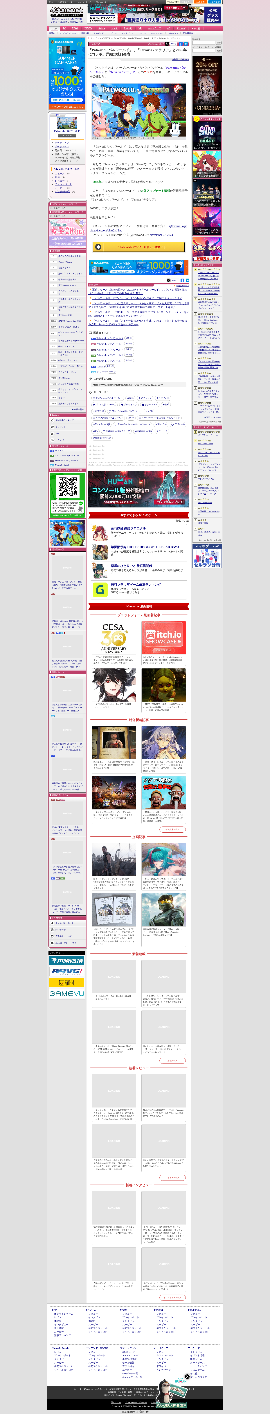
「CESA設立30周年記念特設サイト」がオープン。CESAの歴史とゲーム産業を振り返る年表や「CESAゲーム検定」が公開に (113, 660)
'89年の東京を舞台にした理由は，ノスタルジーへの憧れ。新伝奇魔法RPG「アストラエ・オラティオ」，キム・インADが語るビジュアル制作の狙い (67, 830)
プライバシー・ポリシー (136, 1402)
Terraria (100, 366)
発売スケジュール (97, 1328)
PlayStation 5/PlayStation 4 (66, 460)
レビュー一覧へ (172, 1177)
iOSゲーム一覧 (130, 1373)
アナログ (181, 28)
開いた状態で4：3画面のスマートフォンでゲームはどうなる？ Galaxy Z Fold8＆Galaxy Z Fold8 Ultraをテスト (163, 1163)
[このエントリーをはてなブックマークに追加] (186, 45)
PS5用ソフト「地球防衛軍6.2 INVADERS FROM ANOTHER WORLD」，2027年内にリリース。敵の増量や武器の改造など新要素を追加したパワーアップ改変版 (209, 290)
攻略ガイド (99, 33)
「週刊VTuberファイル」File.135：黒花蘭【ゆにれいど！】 (112, 705)
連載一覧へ (79, 409)
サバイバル (164, 398)
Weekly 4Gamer (65, 262)
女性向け (128, 28)
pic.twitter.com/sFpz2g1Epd (106, 230)
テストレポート (63, 184)
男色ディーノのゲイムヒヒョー (70, 292)
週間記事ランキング (64, 420)
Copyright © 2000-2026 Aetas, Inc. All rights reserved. (135, 1406)
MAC (150, 411)
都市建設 (99, 411)
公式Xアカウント (65, 2)
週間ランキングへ (213, 417)
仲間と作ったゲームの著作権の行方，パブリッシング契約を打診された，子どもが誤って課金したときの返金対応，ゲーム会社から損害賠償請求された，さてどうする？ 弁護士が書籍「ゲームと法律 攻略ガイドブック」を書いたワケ (113, 937)
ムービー (142, 33)
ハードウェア (154, 28)
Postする (174, 44)
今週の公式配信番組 (67, 279)
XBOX (75, 28)
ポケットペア (62, 142)
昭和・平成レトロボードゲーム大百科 (70, 353)
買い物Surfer (64, 378)
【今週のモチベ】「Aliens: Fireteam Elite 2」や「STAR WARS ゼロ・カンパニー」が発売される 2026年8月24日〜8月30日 (113, 1049)
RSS (51, 2)
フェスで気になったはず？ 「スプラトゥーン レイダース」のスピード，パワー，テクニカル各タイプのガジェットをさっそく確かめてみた (67, 747)
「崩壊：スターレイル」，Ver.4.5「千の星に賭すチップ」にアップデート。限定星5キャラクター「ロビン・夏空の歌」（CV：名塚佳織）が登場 (163, 766)
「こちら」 (151, 1392)
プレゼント (173, 33)
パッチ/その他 (62, 191)
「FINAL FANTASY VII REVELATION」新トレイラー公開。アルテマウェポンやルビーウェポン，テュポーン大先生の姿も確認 (209, 275)
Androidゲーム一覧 (132, 1377)
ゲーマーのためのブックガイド (70, 334)
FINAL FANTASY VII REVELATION (209, 454)
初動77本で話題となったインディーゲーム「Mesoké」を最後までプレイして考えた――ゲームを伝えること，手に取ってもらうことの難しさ (67, 786)
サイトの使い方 (84, 2)
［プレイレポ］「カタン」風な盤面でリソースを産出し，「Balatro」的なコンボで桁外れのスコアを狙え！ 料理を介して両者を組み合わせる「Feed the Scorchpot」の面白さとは (113, 1114)
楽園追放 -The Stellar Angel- (209, 513)
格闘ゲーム (196, 1359)
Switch (101, 28)
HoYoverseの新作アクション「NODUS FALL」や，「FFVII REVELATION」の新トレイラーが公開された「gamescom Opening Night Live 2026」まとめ (209, 394)
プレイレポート (130, 1317)
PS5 (132, 417)
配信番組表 (188, 33)
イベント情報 (197, 1355)
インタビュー (127, 33)
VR (140, 28)
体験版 (57, 1321)
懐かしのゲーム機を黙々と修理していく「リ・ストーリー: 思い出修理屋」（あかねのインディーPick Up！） (163, 1049)
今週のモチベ (64, 268)
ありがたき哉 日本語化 (68, 384)
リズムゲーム (197, 1369)
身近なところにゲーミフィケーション (70, 391)
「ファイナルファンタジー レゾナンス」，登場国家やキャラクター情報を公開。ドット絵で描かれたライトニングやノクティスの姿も (209, 409)
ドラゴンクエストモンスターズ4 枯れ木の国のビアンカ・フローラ (209, 467)
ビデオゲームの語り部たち (70, 366)
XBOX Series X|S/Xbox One (67, 455)
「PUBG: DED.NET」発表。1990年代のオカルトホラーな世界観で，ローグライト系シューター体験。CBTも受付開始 (163, 707)
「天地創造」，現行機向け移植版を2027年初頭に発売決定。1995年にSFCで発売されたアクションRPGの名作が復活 (209, 350)
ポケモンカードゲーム (208, 435)
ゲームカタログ (198, 1377)
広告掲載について (63, 936)
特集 (57, 177)
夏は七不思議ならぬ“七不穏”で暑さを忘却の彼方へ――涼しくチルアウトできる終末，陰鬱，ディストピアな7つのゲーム (67, 663)
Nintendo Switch (62, 465)
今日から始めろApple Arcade (71, 340)
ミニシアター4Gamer (67, 372)
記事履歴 (201, 2)
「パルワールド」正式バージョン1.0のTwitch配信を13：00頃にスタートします (137, 298)
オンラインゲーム (68, 33)
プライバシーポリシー (65, 923)
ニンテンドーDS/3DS (97, 1348)
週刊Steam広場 (65, 315)
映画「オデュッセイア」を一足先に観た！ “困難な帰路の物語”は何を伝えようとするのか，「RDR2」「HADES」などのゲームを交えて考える (67, 585)
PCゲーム (59, 450)
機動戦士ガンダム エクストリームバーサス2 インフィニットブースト (209, 491)
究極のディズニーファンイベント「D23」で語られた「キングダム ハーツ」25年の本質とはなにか (67, 909)
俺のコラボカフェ (66, 346)
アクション (146, 398)
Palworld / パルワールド (67, 131)
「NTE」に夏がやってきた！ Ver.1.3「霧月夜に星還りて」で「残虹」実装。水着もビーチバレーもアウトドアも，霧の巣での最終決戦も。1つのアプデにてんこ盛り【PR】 (163, 883)
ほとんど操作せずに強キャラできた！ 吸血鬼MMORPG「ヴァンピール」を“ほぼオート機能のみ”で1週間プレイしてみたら (67, 707)
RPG (131, 398)
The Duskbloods (205, 502)
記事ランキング (62, 1335)
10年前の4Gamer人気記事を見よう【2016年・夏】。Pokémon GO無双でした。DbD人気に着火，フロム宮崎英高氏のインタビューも (67, 624)
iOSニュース (129, 1352)
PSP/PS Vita (194, 1310)
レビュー (113, 33)
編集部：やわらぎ (180, 59)
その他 (193, 1373)
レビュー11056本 (59, 22)
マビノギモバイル (206, 479)
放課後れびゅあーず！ (68, 403)
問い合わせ (101, 2)
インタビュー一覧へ (172, 1297)
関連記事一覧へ (183, 286)
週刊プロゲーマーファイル (70, 273)
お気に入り (186, 2)
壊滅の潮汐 (203, 523)
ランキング (215, 2)
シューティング (198, 1366)
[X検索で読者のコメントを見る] (167, 44)
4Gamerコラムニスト (67, 360)
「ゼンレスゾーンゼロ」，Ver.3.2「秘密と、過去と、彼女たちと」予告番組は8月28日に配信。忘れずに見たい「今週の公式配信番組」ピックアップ (163, 1000)
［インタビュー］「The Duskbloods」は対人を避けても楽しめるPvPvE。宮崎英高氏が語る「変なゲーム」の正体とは (163, 1286)
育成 (167, 404)
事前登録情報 (129, 1359)
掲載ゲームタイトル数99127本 (67, 19)
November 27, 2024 (161, 234)
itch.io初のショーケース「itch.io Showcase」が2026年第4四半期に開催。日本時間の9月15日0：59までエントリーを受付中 (163, 660)
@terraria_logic (178, 226)
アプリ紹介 (128, 1366)
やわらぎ (103, 437)
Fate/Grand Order (205, 444)
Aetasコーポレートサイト (66, 943)
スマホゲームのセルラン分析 (70, 300)
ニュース (60, 173)
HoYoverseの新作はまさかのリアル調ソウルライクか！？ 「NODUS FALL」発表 (209, 335)
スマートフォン (128, 1348)
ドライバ (59, 440)
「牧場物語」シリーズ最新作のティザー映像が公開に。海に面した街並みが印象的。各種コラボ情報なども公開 (209, 379)
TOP (54, 28)
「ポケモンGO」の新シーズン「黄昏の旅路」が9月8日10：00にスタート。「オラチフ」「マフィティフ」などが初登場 (112, 815)
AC (168, 28)
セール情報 (128, 1362)
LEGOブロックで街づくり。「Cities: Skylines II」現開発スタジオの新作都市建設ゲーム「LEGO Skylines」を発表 (209, 320)
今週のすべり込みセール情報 (70, 308)
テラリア (101, 372)
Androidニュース (131, 1355)
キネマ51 (62, 398)
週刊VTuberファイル (67, 285)
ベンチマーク (163, 1369)
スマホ (114, 28)
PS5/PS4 (88, 28)
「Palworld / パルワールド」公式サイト (141, 247)
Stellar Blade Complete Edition (209, 533)
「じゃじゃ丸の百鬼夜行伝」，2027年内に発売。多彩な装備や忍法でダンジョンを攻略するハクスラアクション (209, 364)
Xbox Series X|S (102, 424)
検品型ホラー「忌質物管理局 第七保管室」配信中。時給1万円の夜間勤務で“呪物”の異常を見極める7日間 (113, 765)
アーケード (194, 1348)
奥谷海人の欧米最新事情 (69, 256)
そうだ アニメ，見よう (68, 327)
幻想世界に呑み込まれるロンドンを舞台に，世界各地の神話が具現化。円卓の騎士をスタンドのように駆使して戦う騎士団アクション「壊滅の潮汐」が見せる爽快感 (113, 1164)
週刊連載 (85, 33)
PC (64, 28)
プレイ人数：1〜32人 (105, 404)
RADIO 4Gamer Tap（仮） (70, 321)
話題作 (52, 33)
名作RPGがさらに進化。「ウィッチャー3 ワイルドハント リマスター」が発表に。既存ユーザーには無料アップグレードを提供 (209, 305)
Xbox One (162, 424)
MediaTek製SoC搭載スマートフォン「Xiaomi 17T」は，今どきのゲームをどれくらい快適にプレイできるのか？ (163, 1113)
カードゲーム (197, 1362)
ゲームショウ (157, 33)
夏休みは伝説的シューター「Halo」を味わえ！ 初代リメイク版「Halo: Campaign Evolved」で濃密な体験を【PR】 (162, 932)
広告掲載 (155, 1402)
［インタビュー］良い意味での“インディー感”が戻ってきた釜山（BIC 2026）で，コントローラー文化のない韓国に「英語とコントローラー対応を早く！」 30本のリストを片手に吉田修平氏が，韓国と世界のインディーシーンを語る (67, 870)
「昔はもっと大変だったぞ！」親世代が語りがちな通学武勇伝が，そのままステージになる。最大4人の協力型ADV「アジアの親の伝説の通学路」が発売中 (163, 816)
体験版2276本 (76, 22)
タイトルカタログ (97, 1331)
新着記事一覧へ (172, 829)
